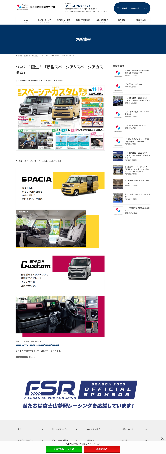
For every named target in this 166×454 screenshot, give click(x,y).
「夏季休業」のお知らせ (134, 84)
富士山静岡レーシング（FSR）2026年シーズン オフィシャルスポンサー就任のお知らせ (137, 169)
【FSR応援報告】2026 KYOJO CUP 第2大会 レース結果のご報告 (137, 99)
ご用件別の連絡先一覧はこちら (133, 8)
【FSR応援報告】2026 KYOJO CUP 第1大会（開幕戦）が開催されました (137, 155)
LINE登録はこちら (63, 449)
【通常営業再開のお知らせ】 (136, 125)
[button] (31, 429)
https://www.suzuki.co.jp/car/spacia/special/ (37, 344)
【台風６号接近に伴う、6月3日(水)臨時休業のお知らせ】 (137, 140)
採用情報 (100, 449)
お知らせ (32, 357)
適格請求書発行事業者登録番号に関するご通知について (137, 71)
